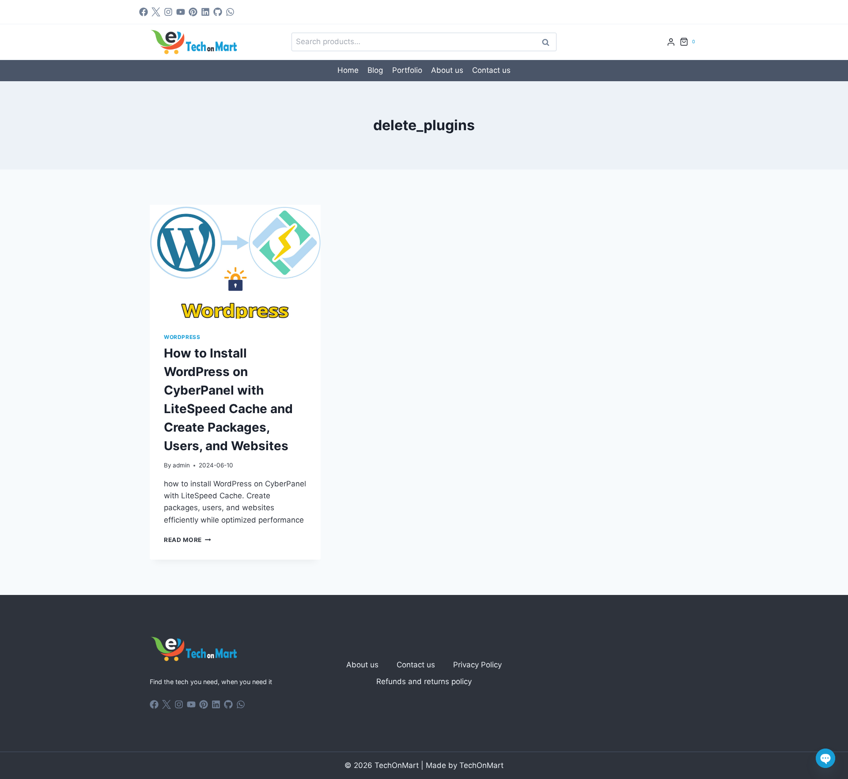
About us (447, 70)
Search (548, 42)
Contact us (491, 70)
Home (348, 70)
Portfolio (407, 70)
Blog (375, 70)
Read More (187, 539)
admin (181, 465)
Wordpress (182, 337)
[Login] (670, 42)
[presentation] (235, 262)
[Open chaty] (825, 758)
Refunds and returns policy (424, 681)
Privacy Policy (477, 664)
